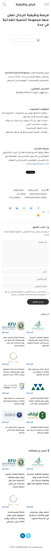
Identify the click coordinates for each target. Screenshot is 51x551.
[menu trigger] (45, 4)
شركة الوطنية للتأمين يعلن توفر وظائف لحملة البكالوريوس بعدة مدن (39, 401)
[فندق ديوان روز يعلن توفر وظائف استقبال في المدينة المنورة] (37, 358)
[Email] (38, 215)
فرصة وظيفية (18, 190)
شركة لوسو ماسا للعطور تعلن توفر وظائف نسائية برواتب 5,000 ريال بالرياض (14, 372)
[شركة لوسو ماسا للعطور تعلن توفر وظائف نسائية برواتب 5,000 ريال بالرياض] (13, 358)
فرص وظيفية (32, 190)
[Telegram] (10, 208)
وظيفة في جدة (14, 197)
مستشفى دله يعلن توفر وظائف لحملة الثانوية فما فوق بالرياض (14, 401)
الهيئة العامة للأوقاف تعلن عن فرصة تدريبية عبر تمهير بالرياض (38, 430)
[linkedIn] (17, 208)
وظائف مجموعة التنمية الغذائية (35, 197)
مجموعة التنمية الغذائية (38, 193)
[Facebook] (38, 208)
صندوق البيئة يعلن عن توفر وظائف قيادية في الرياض (15, 430)
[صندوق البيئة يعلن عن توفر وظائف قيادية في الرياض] (13, 416)
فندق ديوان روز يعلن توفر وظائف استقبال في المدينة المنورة (38, 372)
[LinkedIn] (22, 535)
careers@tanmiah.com (37, 164)
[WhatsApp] (24, 208)
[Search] (5, 4)
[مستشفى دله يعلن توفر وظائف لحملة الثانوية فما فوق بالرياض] (13, 387)
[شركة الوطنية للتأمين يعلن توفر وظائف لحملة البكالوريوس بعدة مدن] (37, 387)
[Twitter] (31, 208)
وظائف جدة (21, 193)
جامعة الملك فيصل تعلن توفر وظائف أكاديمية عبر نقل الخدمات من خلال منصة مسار (15, 480)
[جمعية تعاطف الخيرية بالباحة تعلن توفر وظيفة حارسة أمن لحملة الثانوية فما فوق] (37, 326)
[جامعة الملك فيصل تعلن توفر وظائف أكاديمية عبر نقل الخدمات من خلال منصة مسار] (13, 326)
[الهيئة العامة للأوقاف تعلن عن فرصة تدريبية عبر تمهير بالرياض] (37, 416)
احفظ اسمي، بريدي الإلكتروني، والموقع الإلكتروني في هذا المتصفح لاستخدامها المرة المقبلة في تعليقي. (25, 293)
